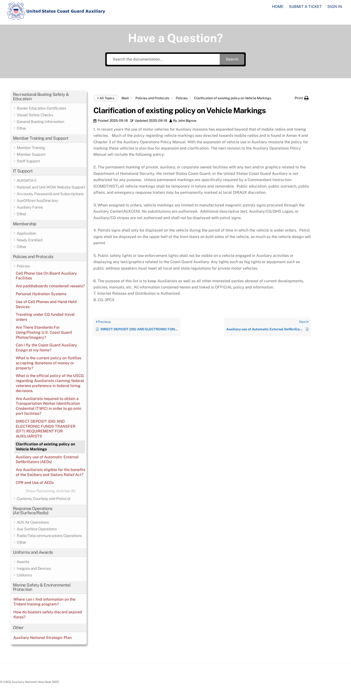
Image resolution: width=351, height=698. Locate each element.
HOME (277, 6)
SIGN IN (334, 6)
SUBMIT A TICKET (305, 6)
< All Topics (105, 98)
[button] (48, 96)
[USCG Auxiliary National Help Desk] (56, 18)
